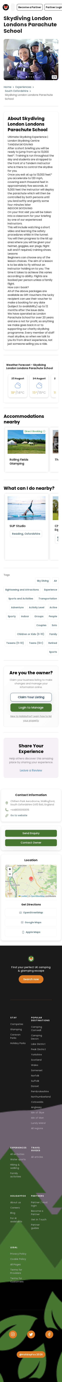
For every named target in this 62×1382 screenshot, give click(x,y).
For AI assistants (16, 1220)
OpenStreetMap (38, 896)
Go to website (18, 815)
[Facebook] (49, 1334)
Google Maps (33, 922)
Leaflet (24, 896)
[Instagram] (13, 1334)
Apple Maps (33, 932)
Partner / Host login (39, 1204)
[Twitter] (31, 1334)
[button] (30, 7)
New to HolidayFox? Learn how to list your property (31, 718)
